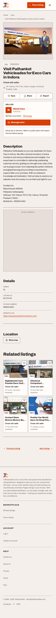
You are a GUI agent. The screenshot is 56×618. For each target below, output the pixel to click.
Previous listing (13, 448)
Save (13, 96)
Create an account (10, 541)
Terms (5, 578)
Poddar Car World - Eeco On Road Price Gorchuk (40, 420)
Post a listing (8, 517)
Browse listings (9, 510)
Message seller (18, 122)
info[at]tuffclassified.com (35, 599)
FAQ (5, 585)
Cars (6, 64)
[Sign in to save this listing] (24, 363)
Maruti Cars (19, 109)
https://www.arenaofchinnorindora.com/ (20, 316)
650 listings (27, 116)
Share (29, 96)
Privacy (6, 571)
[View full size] (28, 40)
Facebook (7, 604)
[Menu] (50, 5)
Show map (13, 340)
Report (46, 96)
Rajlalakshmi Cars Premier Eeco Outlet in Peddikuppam (15, 383)
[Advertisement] (28, 242)
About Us (7, 564)
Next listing (44, 448)
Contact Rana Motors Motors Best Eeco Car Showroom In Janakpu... (15, 421)
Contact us (7, 557)
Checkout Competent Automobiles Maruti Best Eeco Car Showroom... (40, 386)
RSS (18, 604)
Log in (5, 534)
